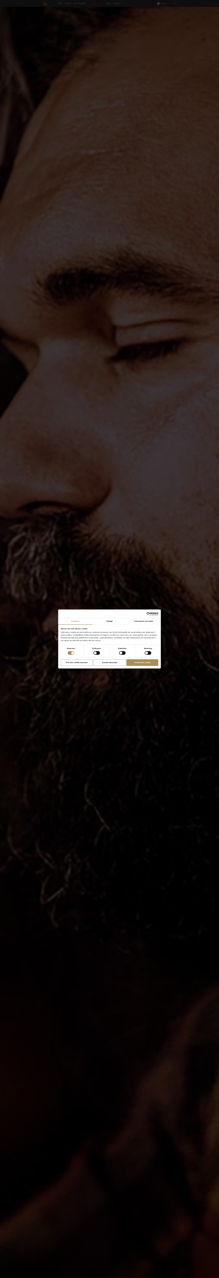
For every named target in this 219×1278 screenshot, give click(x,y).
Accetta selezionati (109, 662)
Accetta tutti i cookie (142, 662)
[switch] (96, 653)
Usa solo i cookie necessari (77, 662)
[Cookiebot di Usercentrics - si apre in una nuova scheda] (148, 613)
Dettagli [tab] (109, 621)
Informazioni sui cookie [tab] (143, 621)
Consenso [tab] (75, 621)
